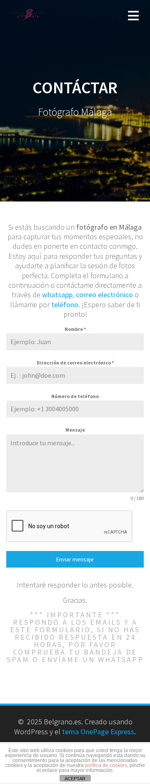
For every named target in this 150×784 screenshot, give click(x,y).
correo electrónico (104, 294)
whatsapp (57, 294)
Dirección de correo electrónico (75, 362)
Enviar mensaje (75, 559)
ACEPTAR (75, 778)
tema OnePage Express (98, 731)
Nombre (75, 329)
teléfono (64, 304)
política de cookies (106, 765)
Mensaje (75, 430)
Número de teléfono (75, 396)
